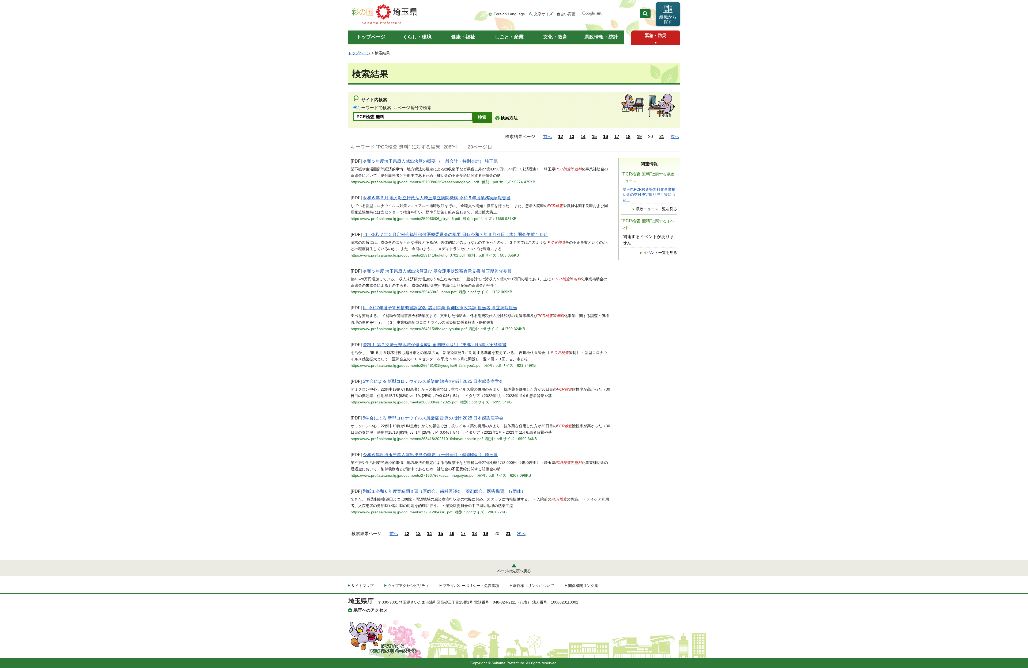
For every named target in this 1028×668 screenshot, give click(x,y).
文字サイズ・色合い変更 (554, 14)
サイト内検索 (374, 99)
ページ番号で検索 (414, 107)
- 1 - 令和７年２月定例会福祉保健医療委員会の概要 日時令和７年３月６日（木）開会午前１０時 (455, 234)
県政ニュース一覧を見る (656, 209)
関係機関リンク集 (583, 585)
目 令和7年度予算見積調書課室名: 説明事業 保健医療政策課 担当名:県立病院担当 (440, 308)
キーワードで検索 (374, 107)
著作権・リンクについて (533, 585)
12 (560, 136)
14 (583, 136)
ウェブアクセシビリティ (408, 585)
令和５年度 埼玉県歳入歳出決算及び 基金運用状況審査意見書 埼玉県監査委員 (437, 271)
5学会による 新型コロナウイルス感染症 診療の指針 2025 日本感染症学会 (433, 381)
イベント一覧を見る (660, 253)
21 (661, 136)
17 (616, 136)
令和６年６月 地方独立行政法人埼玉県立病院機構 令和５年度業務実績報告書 (437, 198)
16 (605, 136)
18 (628, 136)
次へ (675, 136)
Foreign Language (509, 14)
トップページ (359, 53)
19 (639, 136)
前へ (547, 136)
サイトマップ (362, 585)
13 (571, 136)
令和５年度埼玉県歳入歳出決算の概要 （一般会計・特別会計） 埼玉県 (430, 161)
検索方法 (509, 118)
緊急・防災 (655, 35)
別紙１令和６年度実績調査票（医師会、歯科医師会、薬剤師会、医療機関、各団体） (444, 491)
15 (594, 136)
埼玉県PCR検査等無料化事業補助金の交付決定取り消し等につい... (649, 195)
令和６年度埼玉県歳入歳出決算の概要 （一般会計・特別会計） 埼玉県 (430, 454)
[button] (655, 42)
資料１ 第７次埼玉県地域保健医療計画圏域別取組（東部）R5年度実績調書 (435, 344)
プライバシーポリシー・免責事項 (471, 585)
